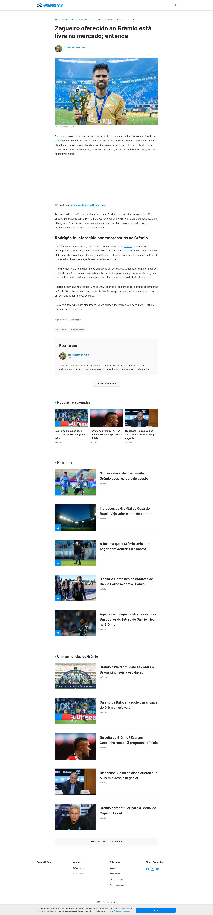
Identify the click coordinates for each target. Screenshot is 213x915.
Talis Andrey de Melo (76, 47)
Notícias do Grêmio (69, 19)
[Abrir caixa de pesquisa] (175, 5)
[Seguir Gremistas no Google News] (69, 319)
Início (57, 19)
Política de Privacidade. (122, 911)
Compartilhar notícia (105, 384)
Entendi (156, 910)
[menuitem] (88, 868)
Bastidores (83, 19)
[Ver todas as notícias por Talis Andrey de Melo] (58, 46)
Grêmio (59, 140)
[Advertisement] (107, 178)
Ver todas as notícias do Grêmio (105, 841)
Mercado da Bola (77, 330)
